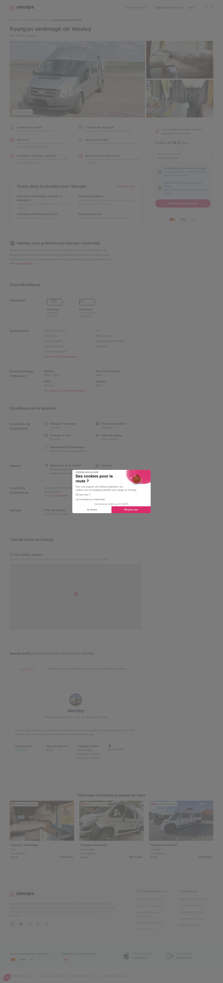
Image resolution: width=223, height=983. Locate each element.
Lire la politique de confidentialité (90, 499)
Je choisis (92, 509)
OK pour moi (131, 509)
